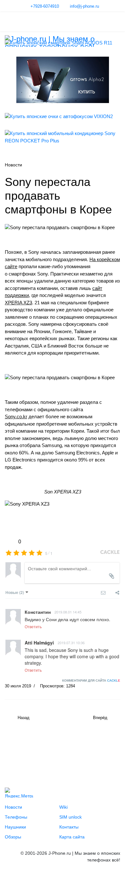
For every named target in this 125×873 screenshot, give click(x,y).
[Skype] (56, 750)
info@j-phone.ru (84, 6)
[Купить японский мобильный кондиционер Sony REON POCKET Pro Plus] (62, 137)
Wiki (63, 807)
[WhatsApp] (67, 750)
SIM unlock (70, 817)
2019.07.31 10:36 (71, 642)
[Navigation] (7, 21)
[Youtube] (23, 750)
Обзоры (13, 836)
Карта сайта (72, 836)
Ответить (33, 626)
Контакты (69, 826)
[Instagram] (45, 750)
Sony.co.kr (16, 416)
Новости (13, 807)
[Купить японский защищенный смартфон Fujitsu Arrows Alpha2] (62, 80)
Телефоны (16, 817)
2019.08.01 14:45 (67, 611)
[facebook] (34, 750)
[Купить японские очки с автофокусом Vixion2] (62, 116)
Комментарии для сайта (91, 680)
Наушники (15, 826)
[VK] (12, 750)
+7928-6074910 (44, 6)
